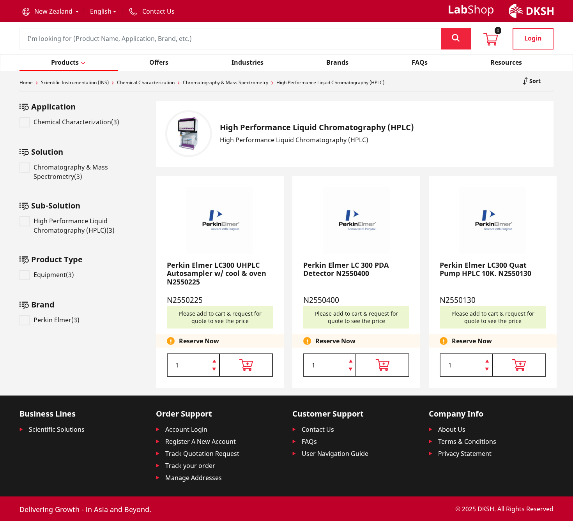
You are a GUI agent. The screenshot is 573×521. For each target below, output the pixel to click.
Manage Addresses (193, 477)
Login (533, 38)
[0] (490, 41)
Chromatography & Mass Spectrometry (225, 82)
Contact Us (318, 429)
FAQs (309, 441)
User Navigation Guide (335, 453)
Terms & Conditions (467, 441)
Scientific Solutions (57, 429)
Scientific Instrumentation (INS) (75, 82)
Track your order (190, 465)
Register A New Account (200, 441)
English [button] (100, 11)
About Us (451, 429)
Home (26, 82)
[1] (214, 370)
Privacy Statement (465, 453)
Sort (534, 81)
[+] (214, 360)
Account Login (186, 429)
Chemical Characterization (146, 82)
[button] (50, 11)
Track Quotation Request (202, 453)
